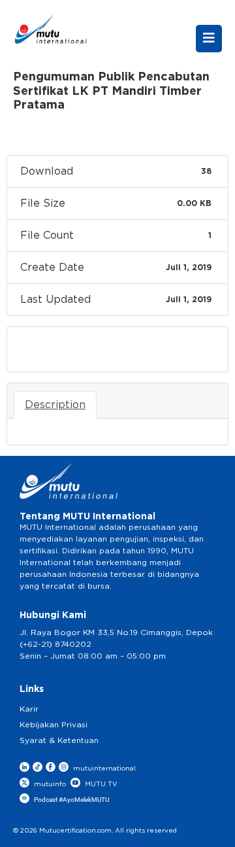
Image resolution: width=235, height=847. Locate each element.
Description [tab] (55, 405)
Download (50, 349)
